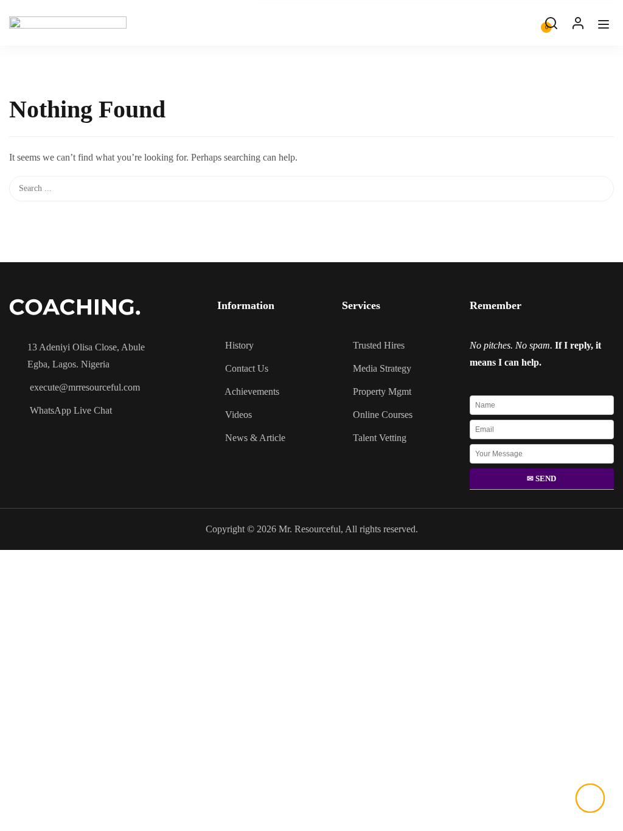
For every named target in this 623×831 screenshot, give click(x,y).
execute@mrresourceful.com (85, 387)
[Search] (608, 83)
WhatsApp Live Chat (71, 410)
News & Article (255, 438)
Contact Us (246, 368)
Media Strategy (382, 368)
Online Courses (382, 414)
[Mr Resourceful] (68, 23)
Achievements (251, 391)
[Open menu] (605, 27)
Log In (578, 26)
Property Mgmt (382, 391)
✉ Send (541, 478)
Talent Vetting (379, 438)
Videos (238, 414)
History (239, 345)
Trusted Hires (379, 345)
